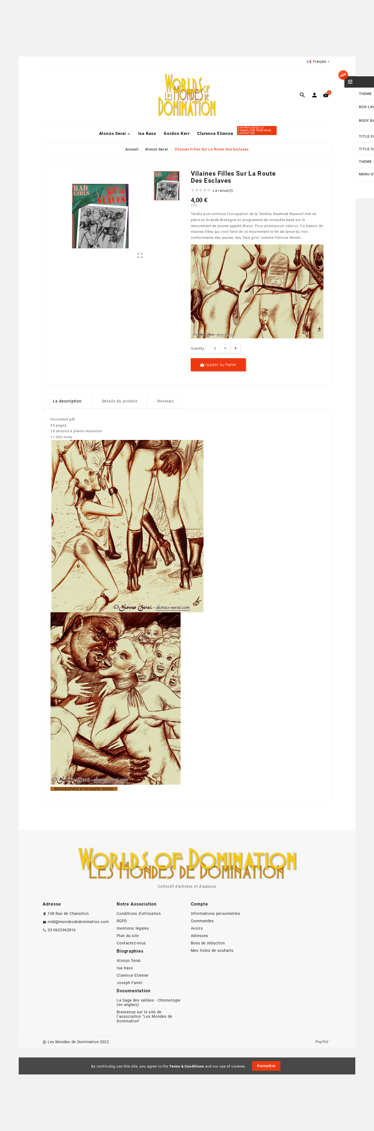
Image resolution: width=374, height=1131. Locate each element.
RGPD (122, 921)
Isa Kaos (125, 968)
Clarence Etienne (132, 975)
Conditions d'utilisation (139, 914)
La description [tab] (67, 401)
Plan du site (128, 936)
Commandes (202, 921)
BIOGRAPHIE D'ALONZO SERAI (84, 789)
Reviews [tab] (165, 401)
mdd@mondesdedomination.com (78, 922)
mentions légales (133, 928)
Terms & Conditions (186, 1066)
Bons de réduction (208, 943)
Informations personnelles (215, 914)
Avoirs (197, 928)
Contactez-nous (131, 943)
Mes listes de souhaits (212, 951)
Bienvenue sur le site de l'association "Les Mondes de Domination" (144, 1016)
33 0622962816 (62, 930)
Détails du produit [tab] (119, 401)
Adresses (199, 936)
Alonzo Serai (128, 961)
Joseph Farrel (129, 983)
